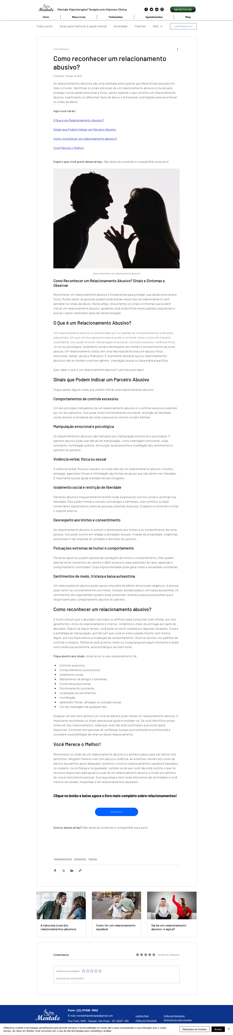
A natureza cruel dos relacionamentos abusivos (58, 927)
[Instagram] (162, 9)
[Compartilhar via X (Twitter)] (63, 870)
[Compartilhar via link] (80, 870)
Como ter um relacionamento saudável (116, 927)
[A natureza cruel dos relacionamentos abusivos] (61, 905)
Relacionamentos (63, 858)
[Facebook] (146, 9)
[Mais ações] (178, 49)
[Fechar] (229, 1029)
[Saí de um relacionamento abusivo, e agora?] (171, 905)
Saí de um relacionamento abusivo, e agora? (168, 927)
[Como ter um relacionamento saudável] (116, 905)
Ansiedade (121, 26)
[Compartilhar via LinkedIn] (71, 870)
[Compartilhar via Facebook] (55, 870)
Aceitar (218, 1029)
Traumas (140, 26)
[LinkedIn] (156, 9)
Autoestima (80, 858)
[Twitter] (151, 9)
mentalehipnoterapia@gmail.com (94, 1015)
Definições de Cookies (195, 1029)
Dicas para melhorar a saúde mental (83, 26)
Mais (156, 26)
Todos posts (44, 26)
